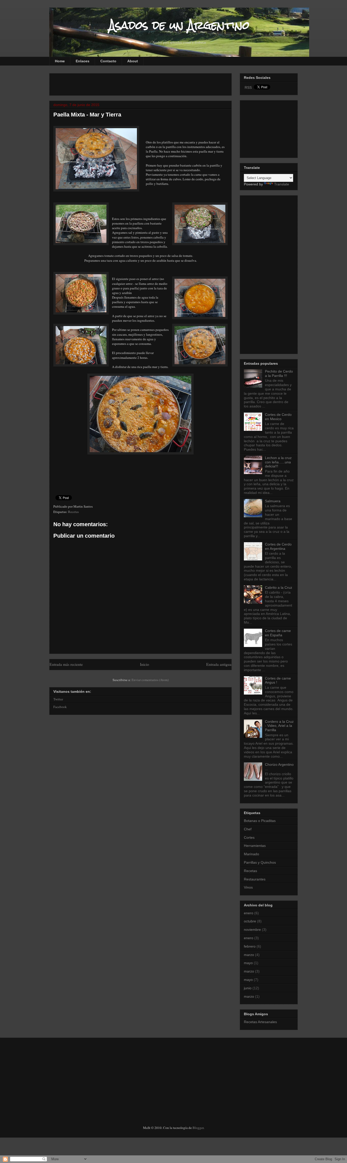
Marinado (251, 854)
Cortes (249, 837)
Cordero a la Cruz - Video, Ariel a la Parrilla (279, 725)
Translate (281, 184)
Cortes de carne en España (278, 633)
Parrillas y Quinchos (260, 862)
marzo (249, 955)
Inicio (144, 664)
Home (60, 61)
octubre (250, 921)
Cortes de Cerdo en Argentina (278, 546)
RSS (248, 87)
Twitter (58, 699)
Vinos (248, 887)
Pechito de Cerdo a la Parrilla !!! (279, 373)
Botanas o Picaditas (260, 821)
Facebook (60, 706)
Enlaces (82, 61)
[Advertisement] (112, 83)
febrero (250, 946)
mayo (248, 963)
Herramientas (255, 846)
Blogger (198, 1127)
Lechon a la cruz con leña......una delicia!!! (278, 462)
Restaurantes (254, 879)
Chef (247, 829)
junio (247, 988)
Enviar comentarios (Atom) (150, 680)
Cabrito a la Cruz (278, 587)
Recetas (73, 511)
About (132, 61)
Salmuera (272, 501)
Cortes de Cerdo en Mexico (278, 417)
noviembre (252, 930)
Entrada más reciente (66, 664)
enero (248, 913)
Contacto (108, 61)
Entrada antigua (218, 664)
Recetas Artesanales (260, 1022)
